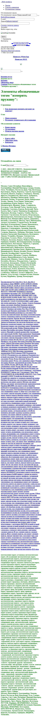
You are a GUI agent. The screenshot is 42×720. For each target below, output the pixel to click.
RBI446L (17, 295)
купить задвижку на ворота (16, 426)
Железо (22, 318)
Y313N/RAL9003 (22, 301)
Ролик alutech (21, 366)
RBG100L (4, 295)
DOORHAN (21, 291)
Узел (35, 374)
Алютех (31, 303)
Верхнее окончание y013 (20, 311)
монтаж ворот (6, 447)
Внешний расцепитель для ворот (20, 313)
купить (18, 422)
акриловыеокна (34, 384)
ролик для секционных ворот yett (20, 504)
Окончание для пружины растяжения (20, 335)
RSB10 (3, 297)
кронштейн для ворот (23, 418)
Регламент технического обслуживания (20, 120)
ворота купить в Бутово (27, 397)
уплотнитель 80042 (29, 538)
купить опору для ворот (15, 430)
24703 (23, 284)
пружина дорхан (7, 480)
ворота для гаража (31, 395)
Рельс (11, 359)
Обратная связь (11, 140)
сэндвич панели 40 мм (9, 532)
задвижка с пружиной (15, 405)
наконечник (17, 447)
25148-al (17, 286)
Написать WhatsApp (21, 57)
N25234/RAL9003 (28, 293)
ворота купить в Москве (10, 399)
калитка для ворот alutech (11, 415)
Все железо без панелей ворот (18, 314)
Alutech (17, 288)
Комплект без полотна (17, 322)
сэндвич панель (24, 532)
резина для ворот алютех (15, 486)
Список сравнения (12, 7)
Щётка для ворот (7, 384)
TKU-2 (30, 297)
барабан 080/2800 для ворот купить (14, 386)
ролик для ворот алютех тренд (19, 499)
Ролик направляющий (9, 368)
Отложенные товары (12, 9)
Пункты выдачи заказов (14, 131)
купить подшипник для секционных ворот (17, 434)
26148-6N (28, 286)
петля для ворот (12, 465)
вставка (36, 399)
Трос (36, 372)
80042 (35, 286)
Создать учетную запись (10, 25)
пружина (12, 478)
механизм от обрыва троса (30, 445)
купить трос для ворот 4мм (16, 441)
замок (30, 409)
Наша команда (11, 118)
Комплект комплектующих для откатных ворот (19, 324)
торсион (15, 536)
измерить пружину (8, 413)
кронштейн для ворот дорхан (12, 420)
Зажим (12, 320)
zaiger (36, 301)
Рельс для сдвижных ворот (24, 361)
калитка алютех (29, 413)
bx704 (37, 288)
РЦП (24, 353)
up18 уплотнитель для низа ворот (14, 299)
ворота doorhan (18, 395)
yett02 (31, 301)
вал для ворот (30, 391)
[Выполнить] (38, 15)
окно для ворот (22, 459)
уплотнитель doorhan (9, 540)
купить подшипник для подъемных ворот (22, 432)
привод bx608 (11, 474)
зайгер (19, 409)
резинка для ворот (33, 486)
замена (25, 409)
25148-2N (9, 286)
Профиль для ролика (9, 341)
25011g (3, 286)
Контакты (9, 142)
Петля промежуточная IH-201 (17, 339)
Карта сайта (10, 138)
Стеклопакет (25, 372)
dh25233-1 (5, 291)
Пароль (3, 21)
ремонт (20, 491)
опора (30, 459)
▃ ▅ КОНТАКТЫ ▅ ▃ (21, 45)
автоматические (21, 384)
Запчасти (4, 322)
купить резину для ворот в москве (25, 436)
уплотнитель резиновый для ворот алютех (17, 543)
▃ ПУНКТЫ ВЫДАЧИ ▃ (21, 43)
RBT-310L (33, 295)
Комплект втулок (33, 322)
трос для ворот (25, 536)
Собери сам (14, 372)
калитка (19, 413)
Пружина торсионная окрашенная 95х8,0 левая (19, 347)
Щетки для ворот (29, 382)
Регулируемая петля (23, 357)
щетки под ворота (24, 549)
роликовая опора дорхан (15, 520)
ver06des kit (31, 299)
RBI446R (25, 295)
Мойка (20, 328)
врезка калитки (26, 399)
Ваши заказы (10, 127)
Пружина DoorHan (25, 341)
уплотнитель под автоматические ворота (23, 541)
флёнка (37, 543)
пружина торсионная (22, 480)
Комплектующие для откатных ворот (15, 326)
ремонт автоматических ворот (15, 492)
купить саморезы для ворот (16, 440)
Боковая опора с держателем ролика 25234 (17, 306)
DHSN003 (12, 291)
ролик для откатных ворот (22, 501)
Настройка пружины (15, 330)
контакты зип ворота (24, 416)
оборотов (4, 457)
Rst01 (20, 297)
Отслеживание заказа (9, 15)
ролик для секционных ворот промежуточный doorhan (15, 510)
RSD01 (9, 297)
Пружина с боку (17, 345)
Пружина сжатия (31, 345)
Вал (23, 309)
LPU (19, 293)
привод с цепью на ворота (27, 474)
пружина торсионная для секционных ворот (19, 481)
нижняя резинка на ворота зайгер (19, 455)
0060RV (17, 284)
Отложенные (10, 129)
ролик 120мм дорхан (15, 495)
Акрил (24, 303)
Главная (4, 84)
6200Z (11, 288)
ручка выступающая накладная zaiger (16, 522)
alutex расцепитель (27, 288)
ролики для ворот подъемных (23, 515)
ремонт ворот (24, 493)
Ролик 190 (14, 365)
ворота (8, 395)
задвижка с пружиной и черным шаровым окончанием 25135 (21, 406)
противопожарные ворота (11, 476)
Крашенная (35, 326)
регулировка (33, 482)
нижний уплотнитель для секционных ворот (18, 451)
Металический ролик (9, 328)
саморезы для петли (17, 528)
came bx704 (9, 290)
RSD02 (14, 297)
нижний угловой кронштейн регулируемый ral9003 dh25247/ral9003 (20, 448)
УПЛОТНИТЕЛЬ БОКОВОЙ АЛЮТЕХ (17, 374)
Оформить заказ (7, 82)
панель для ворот (7, 463)
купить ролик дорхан (9, 438)
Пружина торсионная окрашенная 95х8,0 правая (17, 352)
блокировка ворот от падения (21, 388)
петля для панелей (26, 465)
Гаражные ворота (14, 316)
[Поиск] (22, 71)
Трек (32, 372)
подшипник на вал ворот (15, 470)
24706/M (28, 284)
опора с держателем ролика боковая (20, 460)
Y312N (13, 301)
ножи (34, 455)
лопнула (4, 443)
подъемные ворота (23, 472)
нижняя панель (7, 453)
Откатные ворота (22, 338)
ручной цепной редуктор (22, 526)
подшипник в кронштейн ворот (14, 468)
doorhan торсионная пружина (17, 292)
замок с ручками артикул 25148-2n (21, 411)
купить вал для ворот (29, 422)
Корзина (4, 80)
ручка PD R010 (31, 520)
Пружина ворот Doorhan (21, 343)
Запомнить (7, 39)
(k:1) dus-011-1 (17, 282)
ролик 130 (28, 495)
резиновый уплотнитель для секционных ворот (18, 489)
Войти (3, 17)
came (3, 290)
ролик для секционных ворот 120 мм (20, 503)
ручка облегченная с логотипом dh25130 (18, 523)
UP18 (36, 297)
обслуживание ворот (16, 457)
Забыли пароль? (12, 21)
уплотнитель (17, 538)
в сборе (22, 391)
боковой (20, 390)
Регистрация (10, 17)
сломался (13, 530)
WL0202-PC (5, 301)
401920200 (5, 288)
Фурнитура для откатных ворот (20, 380)
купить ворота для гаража (11, 424)
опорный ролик (29, 461)
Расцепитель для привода (18, 355)
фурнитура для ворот (9, 545)
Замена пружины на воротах (26, 320)
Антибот (4, 27)
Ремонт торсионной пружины (20, 363)
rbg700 (11, 295)
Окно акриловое (25, 334)
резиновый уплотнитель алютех (13, 488)
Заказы (7, 5)
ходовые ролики (24, 545)
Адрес (19, 303)
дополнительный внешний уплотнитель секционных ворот (18, 402)
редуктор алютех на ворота (11, 484)
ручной (30, 524)
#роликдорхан (6, 282)
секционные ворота (32, 528)
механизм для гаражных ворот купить (17, 444)
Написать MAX (21, 59)
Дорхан (16, 318)
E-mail (3, 19)
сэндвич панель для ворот (21, 534)
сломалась (5, 530)
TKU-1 (25, 297)
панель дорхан (20, 463)
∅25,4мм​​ (35, 549)
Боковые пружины (14, 309)
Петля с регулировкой (28, 340)
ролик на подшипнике (21, 513)
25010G (35, 284)
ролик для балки (20, 497)
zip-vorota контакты (8, 303)
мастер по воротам (15, 443)
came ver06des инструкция (24, 290)
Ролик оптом (24, 368)
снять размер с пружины (26, 530)
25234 (22, 286)
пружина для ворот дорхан (26, 478)
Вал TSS (29, 309)
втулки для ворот (8, 401)
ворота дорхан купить (9, 397)
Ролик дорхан (32, 366)
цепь (15, 549)
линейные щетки (34, 441)
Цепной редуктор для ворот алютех (20, 381)
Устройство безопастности (23, 376)
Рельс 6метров (19, 359)
